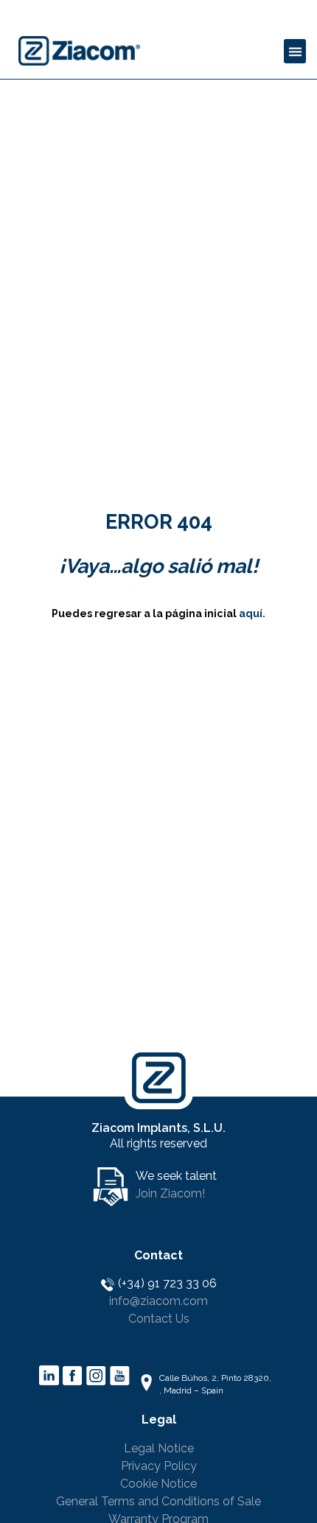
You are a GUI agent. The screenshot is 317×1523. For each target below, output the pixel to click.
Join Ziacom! (170, 1193)
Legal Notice (159, 1448)
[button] (295, 51)
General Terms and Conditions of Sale (158, 1501)
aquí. (252, 613)
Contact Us (158, 1319)
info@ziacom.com (158, 1301)
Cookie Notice (158, 1484)
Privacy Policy (159, 1466)
